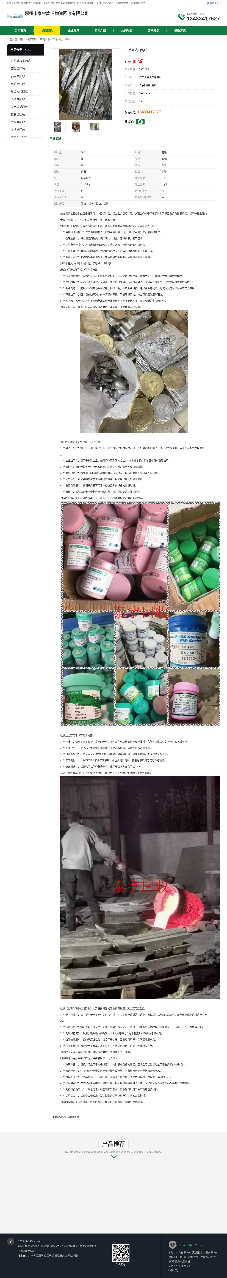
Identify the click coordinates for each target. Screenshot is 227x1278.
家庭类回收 (18, 114)
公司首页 (20, 30)
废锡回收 (45, 39)
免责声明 (49, 1255)
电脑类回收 (18, 83)
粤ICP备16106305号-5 (52, 1246)
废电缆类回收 (19, 106)
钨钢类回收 (18, 76)
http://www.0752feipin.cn (66, 1117)
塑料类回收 (18, 122)
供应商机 (47, 30)
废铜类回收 (18, 99)
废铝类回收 (18, 129)
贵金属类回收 (19, 91)
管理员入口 (61, 1255)
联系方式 (180, 30)
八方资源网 (37, 1255)
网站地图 (73, 1255)
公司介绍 (100, 30)
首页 (22, 39)
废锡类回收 (18, 68)
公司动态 (126, 30)
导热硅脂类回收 (21, 60)
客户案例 (153, 30)
